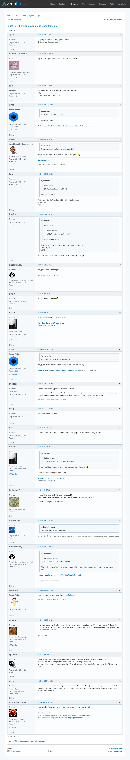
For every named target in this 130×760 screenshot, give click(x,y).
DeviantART (50, 323)
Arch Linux (14, 3)
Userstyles (60, 323)
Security (102, 4)
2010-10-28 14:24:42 (45, 681)
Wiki (83, 4)
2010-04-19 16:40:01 (45, 86)
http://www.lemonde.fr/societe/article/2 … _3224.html (65, 575)
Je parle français (48, 26)
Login (38, 16)
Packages (63, 4)
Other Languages (26, 26)
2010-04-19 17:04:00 (45, 105)
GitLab (92, 4)
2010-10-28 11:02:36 (45, 654)
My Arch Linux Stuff (45, 126)
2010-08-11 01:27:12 (45, 428)
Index (9, 16)
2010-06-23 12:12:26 (45, 349)
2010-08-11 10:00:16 (45, 490)
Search (23, 16)
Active (109, 19)
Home (52, 4)
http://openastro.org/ (75, 718)
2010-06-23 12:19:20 (45, 384)
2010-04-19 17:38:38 (45, 174)
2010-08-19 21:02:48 (45, 590)
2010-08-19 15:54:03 (45, 520)
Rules (16, 16)
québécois (70, 595)
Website (14, 130)
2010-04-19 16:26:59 (45, 54)
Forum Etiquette (59, 126)
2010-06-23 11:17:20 (45, 312)
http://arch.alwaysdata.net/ (80, 715)
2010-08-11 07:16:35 (45, 447)
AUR (112, 4)
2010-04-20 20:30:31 (45, 214)
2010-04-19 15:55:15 (45, 35)
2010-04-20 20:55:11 (45, 265)
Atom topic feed (117, 748)
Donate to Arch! (43, 160)
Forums (74, 4)
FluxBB (119, 752)
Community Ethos (72, 126)
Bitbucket (41, 323)
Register (31, 16)
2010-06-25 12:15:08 (45, 409)
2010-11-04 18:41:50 (45, 702)
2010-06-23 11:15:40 (45, 294)
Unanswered (117, 19)
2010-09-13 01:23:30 (45, 620)
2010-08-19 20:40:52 (45, 547)
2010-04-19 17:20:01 (45, 139)
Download (121, 4)
